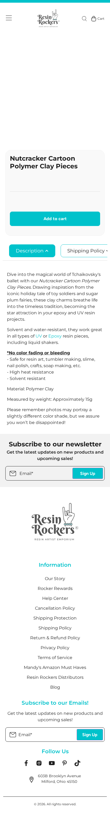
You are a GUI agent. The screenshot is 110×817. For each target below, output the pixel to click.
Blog (55, 687)
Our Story (55, 578)
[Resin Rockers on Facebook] (26, 765)
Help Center (55, 598)
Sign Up (87, 473)
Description (30, 251)
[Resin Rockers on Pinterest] (64, 765)
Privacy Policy (55, 647)
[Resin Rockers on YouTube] (52, 765)
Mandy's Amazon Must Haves (55, 667)
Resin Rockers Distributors (55, 677)
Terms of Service (55, 657)
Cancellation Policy (55, 608)
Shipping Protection (55, 618)
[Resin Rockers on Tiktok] (77, 765)
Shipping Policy (55, 627)
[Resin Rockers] (48, 18)
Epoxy (55, 336)
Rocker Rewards (55, 588)
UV (39, 336)
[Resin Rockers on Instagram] (39, 765)
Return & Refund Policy (55, 637)
